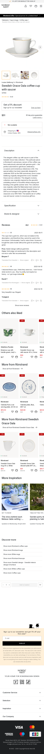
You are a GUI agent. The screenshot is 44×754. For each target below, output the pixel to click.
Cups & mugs (14, 20)
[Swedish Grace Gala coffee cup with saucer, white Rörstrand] (22, 47)
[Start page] (6, 6)
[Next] (40, 47)
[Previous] (4, 47)
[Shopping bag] (35, 6)
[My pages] (25, 6)
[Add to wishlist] (12, 356)
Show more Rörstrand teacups (14, 558)
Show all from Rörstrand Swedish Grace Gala (18, 427)
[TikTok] (28, 681)
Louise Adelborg (7, 82)
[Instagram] (22, 681)
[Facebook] (16, 681)
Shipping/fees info (33, 132)
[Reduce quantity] (3, 585)
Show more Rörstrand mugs (13, 550)
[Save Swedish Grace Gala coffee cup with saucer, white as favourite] (40, 585)
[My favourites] (30, 6)
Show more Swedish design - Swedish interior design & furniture (19, 564)
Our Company (8, 716)
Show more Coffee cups (12, 573)
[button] (7, 97)
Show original (24, 260)
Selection (6, 700)
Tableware (5, 20)
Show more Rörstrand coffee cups (15, 546)
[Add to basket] (16, 356)
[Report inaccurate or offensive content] (41, 260)
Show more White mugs (11, 554)
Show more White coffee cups (14, 569)
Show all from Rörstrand (11, 369)
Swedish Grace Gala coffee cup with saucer (16, 22)
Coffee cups (24, 20)
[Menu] (41, 6)
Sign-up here (35, 108)
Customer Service (10, 692)
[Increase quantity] (9, 585)
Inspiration (7, 708)
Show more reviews (22, 305)
